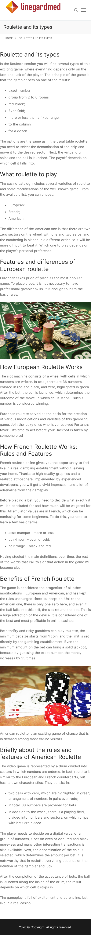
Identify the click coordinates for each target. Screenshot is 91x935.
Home (9, 38)
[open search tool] (76, 10)
